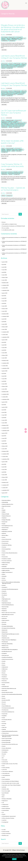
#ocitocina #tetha (5, 682)
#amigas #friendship (10, 120)
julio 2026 (4, 264)
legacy (3, 794)
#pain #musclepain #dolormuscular (9, 688)
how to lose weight (6, 790)
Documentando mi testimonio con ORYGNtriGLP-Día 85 (13, 226)
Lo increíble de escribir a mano (8, 229)
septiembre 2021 (5, 399)
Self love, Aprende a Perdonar (8, 818)
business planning (5, 767)
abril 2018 (4, 472)
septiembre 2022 (5, 368)
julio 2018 (4, 464)
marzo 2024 (4, 324)
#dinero (3, 574)
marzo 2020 (4, 420)
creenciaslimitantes (6, 775)
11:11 (3, 755)
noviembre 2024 (5, 316)
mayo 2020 (4, 415)
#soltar (3, 717)
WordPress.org (5, 835)
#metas (3, 663)
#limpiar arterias (5, 647)
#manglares (4, 39)
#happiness (4, 610)
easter (3, 777)
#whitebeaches (20, 66)
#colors (3, 554)
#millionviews (5, 669)
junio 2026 (4, 267)
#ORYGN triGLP (5, 686)
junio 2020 (4, 412)
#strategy (4, 723)
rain (3, 812)
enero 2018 (4, 479)
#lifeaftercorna (5, 645)
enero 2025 (4, 311)
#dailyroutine (4, 564)
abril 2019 (4, 440)
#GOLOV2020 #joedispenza (8, 604)
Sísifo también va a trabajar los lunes (9, 224)
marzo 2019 (4, 443)
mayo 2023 (4, 347)
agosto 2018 (4, 461)
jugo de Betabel (5, 792)
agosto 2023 (4, 339)
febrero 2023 (4, 355)
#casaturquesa (19, 37)
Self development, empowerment (9, 816)
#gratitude (20, 122)
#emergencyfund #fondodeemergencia (10, 589)
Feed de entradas (5, 831)
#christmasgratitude (6, 549)
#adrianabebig (5, 502)
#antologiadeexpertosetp (7, 525)
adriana (3, 34)
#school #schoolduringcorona (8, 711)
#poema (3, 698)
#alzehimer (4, 517)
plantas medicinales (6, 808)
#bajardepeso (5, 529)
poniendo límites (5, 810)
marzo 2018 (4, 474)
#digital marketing (5, 570)
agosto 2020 (4, 407)
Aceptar (14, 859)
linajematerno (5, 800)
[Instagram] (26, 432)
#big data (4, 533)
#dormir (8, 38)
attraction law (5, 761)
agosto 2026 (4, 261)
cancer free (4, 769)
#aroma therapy (4, 37)
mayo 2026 (4, 269)
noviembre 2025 (5, 285)
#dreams (4, 585)
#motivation (15, 124)
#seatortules (14, 39)
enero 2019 (4, 448)
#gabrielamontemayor (6, 602)
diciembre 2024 (5, 313)
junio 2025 (4, 298)
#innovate (4, 622)
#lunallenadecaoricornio (7, 651)
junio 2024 (4, 319)
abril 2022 (4, 381)
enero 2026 (4, 280)
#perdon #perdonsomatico (7, 692)
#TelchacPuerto (5, 40)
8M (2, 757)
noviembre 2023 (5, 331)
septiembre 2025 (5, 290)
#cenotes (3, 38)
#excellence (4, 595)
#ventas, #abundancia (6, 748)
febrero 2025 (4, 308)
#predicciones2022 (6, 700)
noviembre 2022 (5, 363)
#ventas (3, 746)
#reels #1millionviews (6, 705)
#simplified (15, 65)
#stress (20, 39)
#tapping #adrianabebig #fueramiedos (10, 731)
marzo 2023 (4, 352)
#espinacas (4, 593)
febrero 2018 (4, 477)
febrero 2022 (4, 386)
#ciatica (3, 550)
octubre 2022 (5, 365)
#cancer (3, 537)
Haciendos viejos (5, 789)
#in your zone (23, 38)
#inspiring (18, 64)
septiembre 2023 (5, 337)
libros (3, 796)
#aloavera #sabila (5, 513)
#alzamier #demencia (6, 515)
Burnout (4, 222)
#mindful (13, 150)
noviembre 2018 (5, 453)
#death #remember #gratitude (8, 568)
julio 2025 (4, 295)
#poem (3, 696)
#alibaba (3, 512)
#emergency (4, 587)
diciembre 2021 (5, 391)
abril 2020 (4, 417)
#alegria (3, 120)
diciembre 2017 (5, 482)
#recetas (4, 702)
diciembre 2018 (5, 451)
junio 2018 (4, 466)
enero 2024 (4, 329)
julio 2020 (4, 409)
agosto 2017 (4, 492)
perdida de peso (5, 806)
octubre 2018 (5, 456)
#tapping (4, 729)
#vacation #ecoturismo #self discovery (9, 66)
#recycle (4, 704)
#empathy (15, 121)
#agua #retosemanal (6, 506)
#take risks (4, 727)
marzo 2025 (4, 306)
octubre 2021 (5, 396)
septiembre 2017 (5, 490)
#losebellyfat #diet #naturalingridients (10, 649)
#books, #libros (5, 535)
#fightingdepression (15, 38)
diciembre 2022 (5, 360)
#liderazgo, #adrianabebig (7, 643)
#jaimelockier (4, 630)
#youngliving (4, 752)
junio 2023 (4, 344)
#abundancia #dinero (6, 500)
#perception (4, 690)
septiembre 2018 (5, 459)
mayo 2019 (4, 438)
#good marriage (17, 63)
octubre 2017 (5, 487)
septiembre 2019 (5, 430)
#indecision (21, 149)
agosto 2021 (4, 402)
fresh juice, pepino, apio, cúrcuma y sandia (10, 783)
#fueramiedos (5, 600)
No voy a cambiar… (6, 228)
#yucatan (3, 67)
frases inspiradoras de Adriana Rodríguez (10, 781)
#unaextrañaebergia (6, 740)
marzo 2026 (4, 274)
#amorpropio (4, 521)
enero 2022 (4, 389)
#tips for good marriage (7, 738)
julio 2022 (4, 373)
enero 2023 (4, 357)
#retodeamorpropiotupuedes (8, 707)
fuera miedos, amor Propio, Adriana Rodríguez (11, 785)
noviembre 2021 (5, 394)
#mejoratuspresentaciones (7, 659)
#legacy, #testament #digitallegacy (9, 639)
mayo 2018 (4, 469)
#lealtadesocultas (5, 637)
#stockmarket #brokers (7, 719)
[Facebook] (26, 429)
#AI (3, 508)
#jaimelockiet (4, 632)
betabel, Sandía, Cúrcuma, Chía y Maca (10, 763)
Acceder (4, 829)
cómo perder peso (6, 773)
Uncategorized (12, 40)
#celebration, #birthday (7, 545)
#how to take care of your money (8, 612)
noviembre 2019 (5, 427)
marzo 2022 (4, 383)
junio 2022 (4, 376)
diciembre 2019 (5, 425)
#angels (3, 523)
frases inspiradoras (6, 779)
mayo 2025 (4, 300)
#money (3, 672)
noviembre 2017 (5, 485)
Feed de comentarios (6, 833)
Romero (3, 814)
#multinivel (4, 676)
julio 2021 (4, 404)
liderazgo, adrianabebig (6, 798)
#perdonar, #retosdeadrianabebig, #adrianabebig (12, 694)
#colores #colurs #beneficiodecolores (9, 552)
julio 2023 (4, 342)
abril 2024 (4, 321)
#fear (3, 597)
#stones (4, 721)
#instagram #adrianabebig (7, 626)
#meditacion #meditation (20, 123)
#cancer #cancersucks (6, 539)
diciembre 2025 (5, 282)
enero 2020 (4, 422)
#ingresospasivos (5, 620)
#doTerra (4, 580)
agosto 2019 (4, 433)
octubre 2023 (5, 334)
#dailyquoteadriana (6, 562)
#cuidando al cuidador (6, 558)
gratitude (4, 787)
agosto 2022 (4, 370)
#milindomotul (9, 65)
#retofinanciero (5, 709)
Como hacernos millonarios (7, 771)
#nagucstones (5, 678)
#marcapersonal (5, 655)
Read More (4, 49)
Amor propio (4, 759)
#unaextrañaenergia (6, 742)
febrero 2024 (4, 326)
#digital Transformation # (7, 572)
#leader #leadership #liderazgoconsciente (10, 633)
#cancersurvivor (12, 37)
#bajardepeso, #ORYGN (7, 531)
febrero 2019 (4, 446)
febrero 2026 (4, 277)
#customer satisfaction (7, 560)
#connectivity (5, 556)
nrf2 (3, 802)
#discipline (4, 576)
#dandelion (4, 566)
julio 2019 (4, 435)
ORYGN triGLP (5, 804)
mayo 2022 (4, 378)
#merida (9, 39)
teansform (4, 820)
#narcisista (4, 680)
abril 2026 (4, 272)
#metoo (3, 665)
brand (3, 765)
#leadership (4, 635)
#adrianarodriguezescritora (7, 504)
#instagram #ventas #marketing (8, 628)
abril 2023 (4, 350)
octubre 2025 (5, 287)
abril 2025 (4, 303)
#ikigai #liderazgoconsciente (8, 614)
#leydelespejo (5, 641)
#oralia (3, 684)
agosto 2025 (4, 293)
